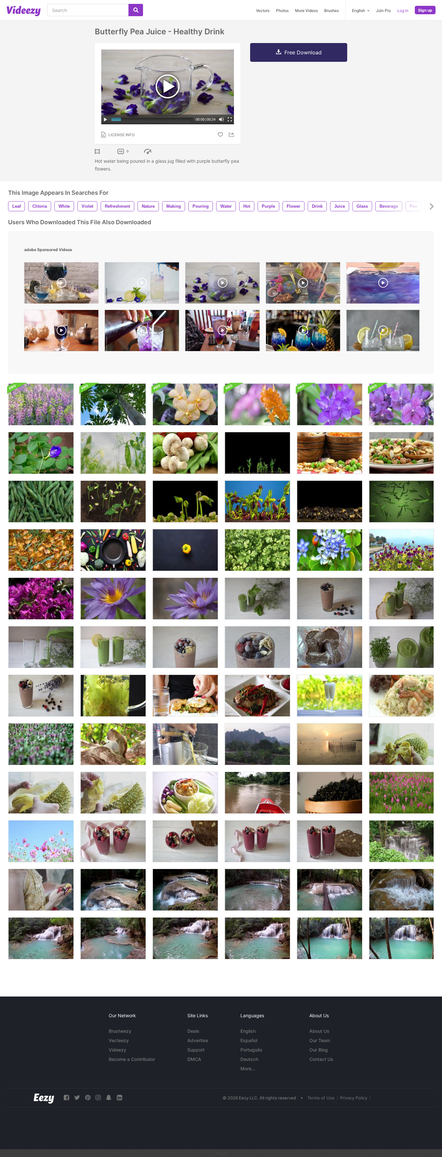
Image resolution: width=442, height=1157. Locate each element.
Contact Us (321, 1059)
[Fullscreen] (229, 119)
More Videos (306, 10)
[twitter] (77, 1098)
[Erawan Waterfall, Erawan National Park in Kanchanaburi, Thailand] (113, 890)
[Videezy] (23, 11)
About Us (319, 1031)
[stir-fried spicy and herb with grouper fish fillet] (257, 696)
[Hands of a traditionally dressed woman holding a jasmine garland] (41, 890)
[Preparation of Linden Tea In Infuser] (113, 696)
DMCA (194, 1059)
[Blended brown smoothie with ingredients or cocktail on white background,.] (185, 647)
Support (195, 1049)
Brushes (331, 10)
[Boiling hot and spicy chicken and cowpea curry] (41, 550)
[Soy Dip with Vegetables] (185, 793)
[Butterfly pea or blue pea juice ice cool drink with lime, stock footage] (303, 284)
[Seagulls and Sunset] (329, 744)
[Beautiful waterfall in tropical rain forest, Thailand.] (401, 841)
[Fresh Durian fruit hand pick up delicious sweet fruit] (113, 793)
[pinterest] (87, 1098)
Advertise (197, 1040)
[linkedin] (119, 1098)
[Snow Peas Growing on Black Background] (257, 453)
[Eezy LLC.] (44, 1098)
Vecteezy (119, 1040)
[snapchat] (109, 1098)
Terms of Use (321, 1097)
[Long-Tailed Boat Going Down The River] (257, 793)
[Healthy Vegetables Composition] (185, 453)
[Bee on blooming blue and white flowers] (329, 550)
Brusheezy (120, 1031)
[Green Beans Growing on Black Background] (113, 501)
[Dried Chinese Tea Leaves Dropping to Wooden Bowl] (329, 793)
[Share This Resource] (232, 135)
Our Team (319, 1040)
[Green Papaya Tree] (113, 404)
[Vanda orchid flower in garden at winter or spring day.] (257, 404)
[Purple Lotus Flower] (113, 599)
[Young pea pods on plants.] (113, 453)
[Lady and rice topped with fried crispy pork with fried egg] (185, 696)
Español (248, 1040)
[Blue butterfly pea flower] (41, 453)
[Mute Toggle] (221, 119)
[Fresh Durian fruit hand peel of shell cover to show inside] (41, 793)
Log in (402, 10)
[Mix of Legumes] (329, 453)
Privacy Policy (353, 1097)
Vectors (263, 10)
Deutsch (249, 1059)
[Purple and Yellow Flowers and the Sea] (401, 550)
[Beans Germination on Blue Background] (257, 501)
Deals (193, 1031)
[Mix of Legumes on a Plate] (401, 453)
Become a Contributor (132, 1059)
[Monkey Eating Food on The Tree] (113, 744)
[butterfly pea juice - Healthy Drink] (222, 284)
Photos (282, 10)
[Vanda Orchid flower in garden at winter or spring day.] (401, 404)
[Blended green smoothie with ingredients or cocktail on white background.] (257, 599)
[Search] (135, 10)
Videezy (117, 1049)
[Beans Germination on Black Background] (185, 501)
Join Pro (383, 10)
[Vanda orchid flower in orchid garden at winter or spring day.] (185, 404)
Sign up (425, 10)
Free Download (303, 52)
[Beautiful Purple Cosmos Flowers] (41, 841)
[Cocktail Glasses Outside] (329, 696)
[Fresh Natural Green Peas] (41, 501)
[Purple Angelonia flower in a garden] (41, 404)
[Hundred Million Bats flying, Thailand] (257, 744)
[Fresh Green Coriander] (257, 550)
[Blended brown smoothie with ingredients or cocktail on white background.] (329, 599)
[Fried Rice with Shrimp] (401, 696)
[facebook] (66, 1098)
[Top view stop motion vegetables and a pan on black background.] (113, 550)
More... (247, 1068)
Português (251, 1049)
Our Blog (318, 1049)
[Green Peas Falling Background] (401, 501)
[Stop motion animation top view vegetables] (185, 550)
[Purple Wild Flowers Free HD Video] (41, 744)
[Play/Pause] (105, 119)
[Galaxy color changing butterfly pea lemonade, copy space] (383, 332)
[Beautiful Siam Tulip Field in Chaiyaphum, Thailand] (401, 793)
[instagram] (98, 1098)
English (248, 1031)
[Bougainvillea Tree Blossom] (41, 599)
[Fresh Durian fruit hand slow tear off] (401, 744)
